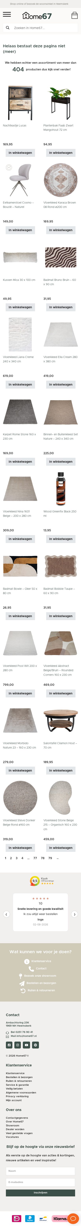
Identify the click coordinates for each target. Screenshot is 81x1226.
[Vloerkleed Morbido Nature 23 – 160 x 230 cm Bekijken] (20, 720)
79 (50, 858)
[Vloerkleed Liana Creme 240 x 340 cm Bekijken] (20, 334)
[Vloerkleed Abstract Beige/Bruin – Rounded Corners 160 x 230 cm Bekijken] (60, 643)
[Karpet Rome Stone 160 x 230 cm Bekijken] (20, 411)
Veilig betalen (14, 1089)
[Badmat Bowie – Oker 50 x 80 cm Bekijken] (20, 565)
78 (42, 858)
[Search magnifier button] (7, 27)
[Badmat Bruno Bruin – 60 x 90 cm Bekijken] (60, 257)
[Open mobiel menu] (7, 14)
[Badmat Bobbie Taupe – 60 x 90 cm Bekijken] (60, 565)
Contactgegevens (17, 1118)
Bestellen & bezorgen (19, 1077)
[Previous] (6, 914)
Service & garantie (17, 1085)
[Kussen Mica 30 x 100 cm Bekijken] (20, 257)
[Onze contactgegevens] (31, 969)
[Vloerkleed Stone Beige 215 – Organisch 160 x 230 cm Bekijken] (60, 797)
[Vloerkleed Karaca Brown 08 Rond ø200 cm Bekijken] (60, 179)
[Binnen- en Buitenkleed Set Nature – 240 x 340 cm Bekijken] (60, 411)
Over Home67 (15, 1121)
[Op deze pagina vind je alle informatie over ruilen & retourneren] (23, 991)
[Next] (74, 914)
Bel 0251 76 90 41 (22, 1032)
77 (35, 858)
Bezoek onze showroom (40, 976)
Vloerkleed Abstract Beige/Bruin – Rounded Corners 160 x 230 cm (58, 670)
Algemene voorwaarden (21, 1092)
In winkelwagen (20, 152)
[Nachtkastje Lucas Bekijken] (20, 102)
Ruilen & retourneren (41, 990)
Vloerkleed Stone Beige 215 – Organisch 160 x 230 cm (60, 825)
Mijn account (14, 1100)
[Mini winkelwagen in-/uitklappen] (74, 15)
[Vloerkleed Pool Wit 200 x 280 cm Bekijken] (20, 643)
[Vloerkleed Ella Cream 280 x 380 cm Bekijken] (60, 334)
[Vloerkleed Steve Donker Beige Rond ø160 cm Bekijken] (20, 797)
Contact (41, 968)
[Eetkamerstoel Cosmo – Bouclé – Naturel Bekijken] (20, 179)
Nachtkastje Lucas (14, 125)
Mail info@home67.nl (24, 1036)
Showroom (12, 1125)
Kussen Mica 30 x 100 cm (19, 280)
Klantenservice (41, 961)
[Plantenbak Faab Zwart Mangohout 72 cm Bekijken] (60, 102)
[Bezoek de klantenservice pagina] (26, 961)
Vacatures (12, 1137)
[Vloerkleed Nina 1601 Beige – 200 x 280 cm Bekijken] (20, 488)
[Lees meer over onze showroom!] (20, 976)
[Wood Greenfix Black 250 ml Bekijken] (60, 488)
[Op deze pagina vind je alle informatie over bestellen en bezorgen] (22, 983)
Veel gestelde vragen (19, 1133)
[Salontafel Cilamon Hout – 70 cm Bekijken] (60, 720)
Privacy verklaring (17, 1096)
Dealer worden (15, 1129)
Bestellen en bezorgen (41, 983)
